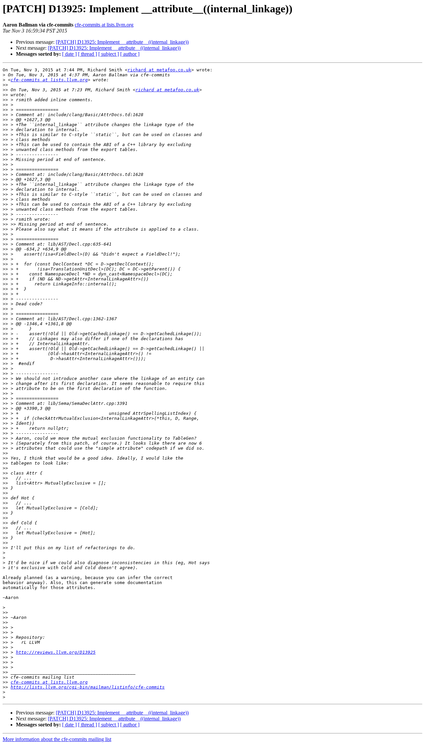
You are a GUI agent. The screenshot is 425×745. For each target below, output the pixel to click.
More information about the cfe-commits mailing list (57, 739)
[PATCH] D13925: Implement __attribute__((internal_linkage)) (122, 42)
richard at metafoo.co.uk (159, 69)
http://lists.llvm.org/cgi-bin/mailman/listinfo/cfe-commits (88, 687)
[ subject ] (108, 54)
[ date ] (69, 54)
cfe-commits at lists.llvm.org (104, 25)
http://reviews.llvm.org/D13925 (56, 652)
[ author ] (129, 54)
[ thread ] (87, 54)
